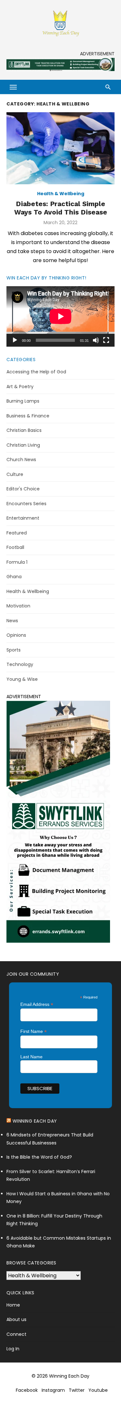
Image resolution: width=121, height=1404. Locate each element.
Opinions (16, 635)
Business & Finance (27, 416)
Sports (13, 650)
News (12, 620)
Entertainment (22, 518)
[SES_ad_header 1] (60, 69)
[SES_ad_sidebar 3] (58, 941)
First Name (33, 1031)
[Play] (15, 340)
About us (16, 1319)
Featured (16, 533)
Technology (19, 664)
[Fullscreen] (106, 340)
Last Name (31, 1056)
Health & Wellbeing (60, 193)
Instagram (53, 1390)
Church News (21, 459)
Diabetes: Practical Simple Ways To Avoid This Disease (60, 208)
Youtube (98, 1390)
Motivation (18, 606)
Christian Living (23, 445)
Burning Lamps (22, 401)
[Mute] (96, 340)
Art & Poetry (20, 386)
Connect (16, 1334)
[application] (60, 316)
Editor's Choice (23, 489)
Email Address (36, 1004)
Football (15, 547)
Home (13, 1305)
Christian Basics (24, 430)
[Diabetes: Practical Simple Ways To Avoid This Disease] (60, 148)
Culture (14, 474)
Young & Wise (22, 679)
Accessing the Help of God (36, 372)
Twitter (77, 1390)
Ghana (14, 576)
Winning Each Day (35, 1121)
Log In (12, 1348)
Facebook (27, 1390)
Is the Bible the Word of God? (39, 1157)
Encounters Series (26, 503)
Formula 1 (16, 562)
